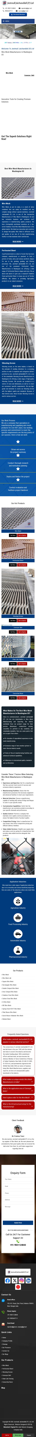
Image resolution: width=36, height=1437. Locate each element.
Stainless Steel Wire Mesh (10, 995)
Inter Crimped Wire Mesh (9, 992)
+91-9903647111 (12, 1318)
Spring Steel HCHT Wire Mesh (11, 1009)
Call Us (7, 1435)
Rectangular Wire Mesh (9, 985)
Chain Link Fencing (18, 659)
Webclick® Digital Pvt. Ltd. (12, 1427)
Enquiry (29, 1435)
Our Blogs (5, 1354)
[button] (2, 31)
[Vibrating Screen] (18, 614)
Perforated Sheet (18, 560)
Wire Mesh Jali (6, 978)
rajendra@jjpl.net (26, 8)
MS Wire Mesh (6, 1005)
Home (4, 1338)
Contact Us (5, 1351)
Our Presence (6, 1347)
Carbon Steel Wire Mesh (9, 998)
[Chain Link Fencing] (18, 657)
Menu (7, 21)
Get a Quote (22, 535)
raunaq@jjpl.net (23, 11)
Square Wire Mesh (7, 981)
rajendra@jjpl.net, (12, 1327)
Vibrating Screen (18, 616)
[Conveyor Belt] (6, 625)
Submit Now (18, 1223)
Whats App (18, 1435)
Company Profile (7, 1341)
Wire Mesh (9, 73)
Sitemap (4, 1344)
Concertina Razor (18, 693)
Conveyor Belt (29, 75)
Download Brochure (19, 14)
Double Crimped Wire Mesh (10, 988)
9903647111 (9, 11)
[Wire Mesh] (18, 528)
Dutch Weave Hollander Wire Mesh (12, 1016)
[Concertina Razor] (18, 691)
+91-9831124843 (10, 8)
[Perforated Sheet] (18, 558)
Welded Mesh (6, 1019)
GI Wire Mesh (6, 1002)
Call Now (12, 535)
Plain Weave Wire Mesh (9, 1012)
